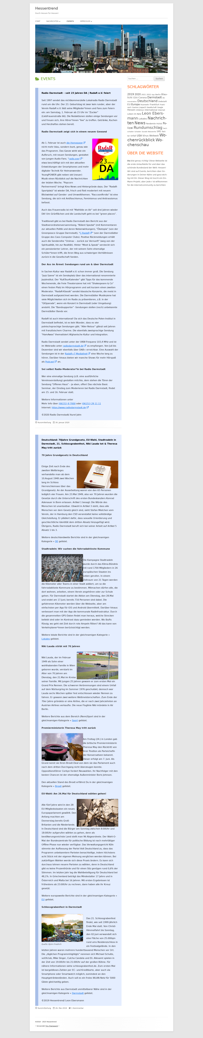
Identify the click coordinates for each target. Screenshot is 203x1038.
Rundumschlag (148, 127)
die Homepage (76, 143)
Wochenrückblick (147, 137)
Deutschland (147, 101)
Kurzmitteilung (44, 422)
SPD (159, 131)
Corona (142, 97)
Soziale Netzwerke (149, 132)
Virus (146, 135)
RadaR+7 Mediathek (77, 353)
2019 (130, 94)
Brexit (58, 786)
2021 (143, 94)
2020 (138, 94)
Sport (75, 720)
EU (43, 899)
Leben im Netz (134, 114)
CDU (135, 97)
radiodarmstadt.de (74, 346)
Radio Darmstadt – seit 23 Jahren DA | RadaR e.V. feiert (76, 93)
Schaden (138, 132)
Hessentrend (46, 8)
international (151, 110)
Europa (135, 104)
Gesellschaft (152, 107)
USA (139, 135)
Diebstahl (162, 101)
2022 (149, 94)
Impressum (85, 21)
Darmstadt (78, 993)
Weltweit (154, 135)
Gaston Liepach (139, 107)
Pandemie (151, 123)
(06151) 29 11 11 (91, 403)
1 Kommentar (77, 1008)
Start (37, 21)
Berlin (158, 94)
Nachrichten (52, 21)
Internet (161, 110)
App (153, 95)
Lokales (46, 639)
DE (56, 541)
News (140, 123)
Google (160, 107)
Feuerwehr (144, 105)
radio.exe (75, 158)
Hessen (131, 110)
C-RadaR (86, 233)
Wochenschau (145, 142)
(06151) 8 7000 (67, 403)
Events (70, 21)
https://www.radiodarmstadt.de (70, 407)
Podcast (51, 361)
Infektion (140, 110)
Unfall (133, 136)
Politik (159, 124)
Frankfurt (154, 104)
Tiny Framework (51, 1026)
